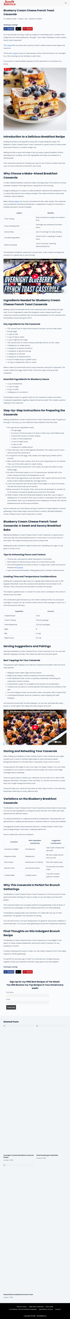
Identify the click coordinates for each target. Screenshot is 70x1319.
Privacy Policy (22, 1307)
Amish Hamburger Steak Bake (47, 1155)
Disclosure (49, 1307)
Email (8, 999)
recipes (16, 201)
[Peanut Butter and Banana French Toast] (19, 1228)
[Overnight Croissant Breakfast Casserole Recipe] (19, 1089)
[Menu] (65, 3)
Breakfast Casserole (35, 19)
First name (9, 992)
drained (20, 567)
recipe (9, 45)
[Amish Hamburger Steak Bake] (51, 1089)
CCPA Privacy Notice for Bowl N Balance (23, 1309)
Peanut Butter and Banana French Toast (18, 1295)
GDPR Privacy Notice (46, 1309)
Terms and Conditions (36, 1307)
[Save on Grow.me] (35, 28)
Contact (58, 1309)
